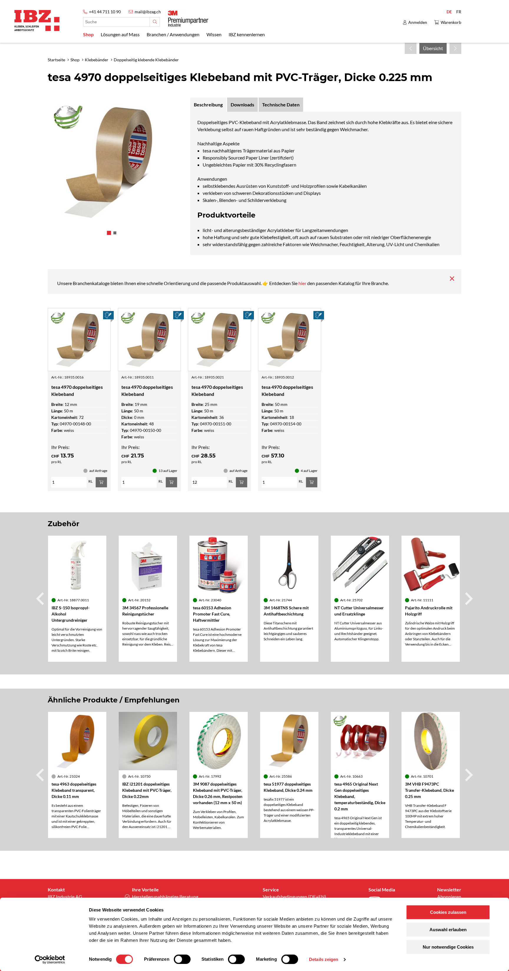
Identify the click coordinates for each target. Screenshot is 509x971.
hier (302, 283)
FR (458, 11)
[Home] (37, 20)
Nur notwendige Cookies (448, 946)
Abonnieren (449, 896)
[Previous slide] (41, 598)
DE (449, 11)
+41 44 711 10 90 (105, 11)
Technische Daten (281, 104)
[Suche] (155, 22)
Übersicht (433, 48)
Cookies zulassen (448, 912)
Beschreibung (208, 104)
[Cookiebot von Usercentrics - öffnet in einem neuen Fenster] (50, 959)
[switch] (182, 959)
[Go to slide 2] (114, 232)
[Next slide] (468, 598)
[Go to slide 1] (109, 233)
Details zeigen (323, 959)
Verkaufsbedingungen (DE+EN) (294, 896)
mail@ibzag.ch (148, 11)
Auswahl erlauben (448, 929)
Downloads (242, 104)
